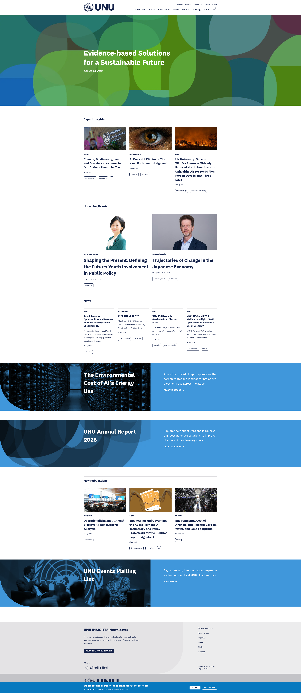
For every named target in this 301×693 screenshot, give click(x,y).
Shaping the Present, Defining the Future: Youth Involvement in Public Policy (116, 266)
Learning (196, 9)
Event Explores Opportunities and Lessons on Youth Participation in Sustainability (98, 321)
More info (125, 689)
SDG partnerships (170, 345)
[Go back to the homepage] (99, 11)
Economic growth (159, 279)
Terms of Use (203, 633)
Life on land (138, 339)
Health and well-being (198, 191)
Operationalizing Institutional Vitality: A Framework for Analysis (104, 525)
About (206, 9)
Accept (195, 687)
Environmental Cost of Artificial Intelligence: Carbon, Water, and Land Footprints (196, 525)
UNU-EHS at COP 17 (128, 316)
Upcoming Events (95, 206)
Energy (204, 348)
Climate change (90, 178)
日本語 (214, 4)
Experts (188, 4)
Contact (201, 652)
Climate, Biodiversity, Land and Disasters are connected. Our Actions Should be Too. (103, 163)
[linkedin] (91, 668)
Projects (179, 4)
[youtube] (96, 668)
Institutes (140, 9)
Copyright (202, 637)
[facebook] (101, 668)
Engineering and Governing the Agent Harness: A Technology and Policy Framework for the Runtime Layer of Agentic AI (148, 529)
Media (200, 647)
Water (178, 540)
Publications (164, 9)
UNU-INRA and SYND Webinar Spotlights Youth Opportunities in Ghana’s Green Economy (200, 321)
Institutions (103, 178)
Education (134, 174)
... (112, 178)
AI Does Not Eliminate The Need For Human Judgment (148, 161)
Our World (205, 4)
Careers (196, 4)
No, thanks (209, 687)
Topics (151, 9)
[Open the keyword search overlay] (215, 9)
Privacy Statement (205, 628)
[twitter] (86, 668)
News (176, 9)
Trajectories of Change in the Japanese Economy (182, 263)
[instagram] (105, 668)
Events (185, 9)
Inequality (144, 174)
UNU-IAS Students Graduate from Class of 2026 (164, 319)
